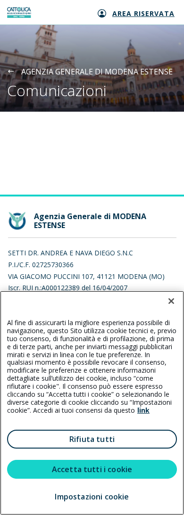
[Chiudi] (171, 301)
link (143, 410)
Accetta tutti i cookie (92, 469)
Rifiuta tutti (92, 439)
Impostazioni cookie (92, 496)
